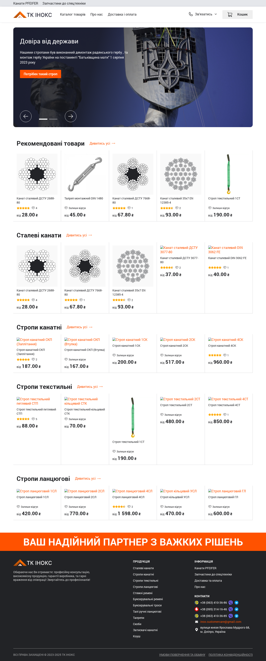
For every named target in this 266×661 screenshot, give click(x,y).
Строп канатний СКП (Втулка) (84, 350)
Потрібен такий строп (40, 74)
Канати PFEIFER (25, 3)
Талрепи (138, 618)
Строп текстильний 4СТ (224, 405)
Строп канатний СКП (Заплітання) (31, 352)
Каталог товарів (72, 14)
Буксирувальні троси (147, 605)
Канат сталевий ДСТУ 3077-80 (179, 260)
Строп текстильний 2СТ (176, 405)
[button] (43, 119)
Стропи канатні (143, 574)
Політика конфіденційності (231, 655)
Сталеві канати (143, 568)
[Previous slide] (26, 116)
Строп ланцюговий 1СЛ (33, 497)
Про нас (96, 14)
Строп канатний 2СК (174, 346)
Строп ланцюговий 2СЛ (80, 497)
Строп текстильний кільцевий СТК (84, 411)
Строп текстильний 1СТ (224, 198)
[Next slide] (70, 116)
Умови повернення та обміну (182, 655)
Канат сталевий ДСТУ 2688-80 (36, 200)
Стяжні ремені (143, 593)
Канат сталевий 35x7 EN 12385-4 (176, 200)
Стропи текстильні (145, 580)
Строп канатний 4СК (222, 346)
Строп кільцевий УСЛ (174, 497)
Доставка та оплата (208, 580)
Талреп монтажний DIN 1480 (83, 198)
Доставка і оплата (122, 14)
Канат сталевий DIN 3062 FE (227, 258)
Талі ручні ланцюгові (147, 611)
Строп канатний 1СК (126, 346)
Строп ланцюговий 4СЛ (128, 497)
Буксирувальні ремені (148, 599)
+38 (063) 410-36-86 (213, 602)
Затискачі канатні (145, 630)
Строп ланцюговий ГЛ (223, 497)
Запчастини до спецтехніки (64, 3)
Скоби (137, 624)
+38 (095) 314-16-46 (213, 609)
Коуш (136, 636)
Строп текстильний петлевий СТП (36, 411)
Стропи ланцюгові (145, 587)
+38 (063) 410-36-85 (213, 616)
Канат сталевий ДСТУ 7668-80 (131, 200)
